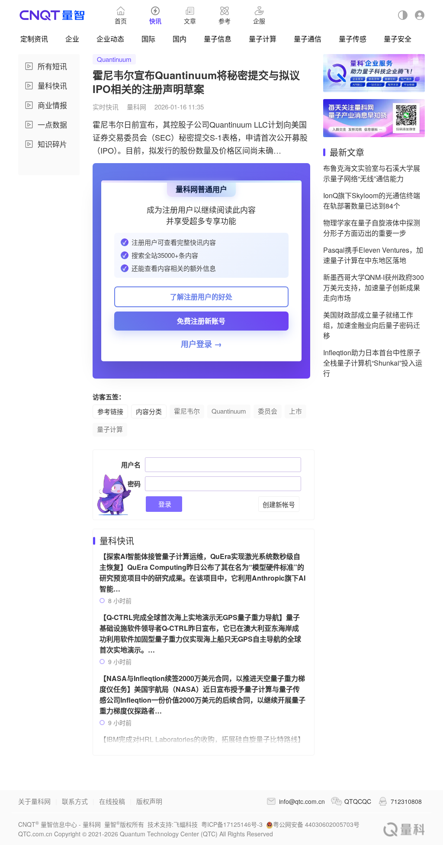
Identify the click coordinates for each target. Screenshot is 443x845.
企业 (72, 39)
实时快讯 (106, 106)
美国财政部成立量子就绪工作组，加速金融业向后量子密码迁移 (371, 325)
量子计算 (262, 39)
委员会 (267, 410)
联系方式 (75, 801)
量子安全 (397, 39)
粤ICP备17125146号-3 (232, 824)
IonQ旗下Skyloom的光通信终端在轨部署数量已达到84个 (371, 200)
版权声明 (149, 801)
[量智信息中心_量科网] (52, 15)
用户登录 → (201, 344)
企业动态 (110, 39)
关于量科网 (34, 801)
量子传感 (352, 39)
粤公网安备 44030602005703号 (316, 824)
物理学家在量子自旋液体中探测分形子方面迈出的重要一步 (371, 228)
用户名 (131, 464)
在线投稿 (112, 801)
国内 (179, 39)
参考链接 (110, 411)
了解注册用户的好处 (201, 297)
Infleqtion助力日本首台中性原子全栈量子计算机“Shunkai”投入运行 (372, 362)
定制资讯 (34, 39)
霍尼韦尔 (187, 410)
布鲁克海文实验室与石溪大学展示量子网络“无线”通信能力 (371, 173)
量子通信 (307, 39)
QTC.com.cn (404, 829)
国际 (148, 39)
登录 (164, 503)
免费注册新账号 (201, 321)
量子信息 (217, 39)
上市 (295, 410)
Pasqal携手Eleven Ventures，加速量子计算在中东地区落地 (373, 255)
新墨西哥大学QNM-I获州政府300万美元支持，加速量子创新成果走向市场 (373, 287)
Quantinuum (114, 59)
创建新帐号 (279, 504)
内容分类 (149, 411)
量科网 (136, 106)
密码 (134, 483)
